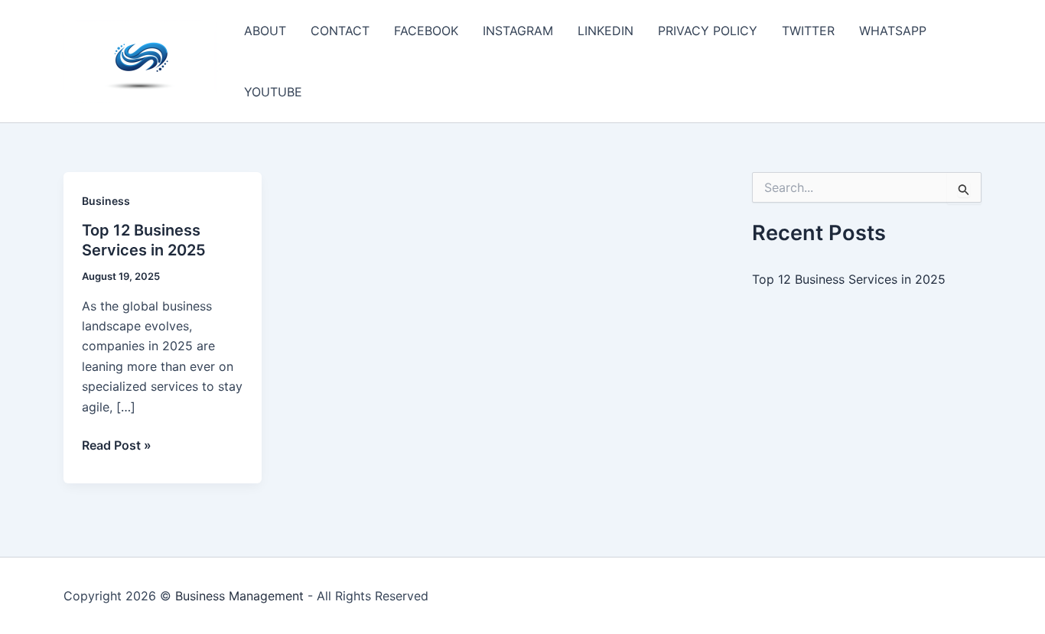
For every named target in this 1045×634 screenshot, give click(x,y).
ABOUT (265, 30)
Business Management (239, 595)
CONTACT (340, 30)
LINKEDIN (605, 30)
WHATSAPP (892, 30)
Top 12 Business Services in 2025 (849, 279)
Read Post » (116, 446)
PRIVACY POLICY (707, 30)
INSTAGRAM (518, 30)
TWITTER (808, 30)
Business (106, 200)
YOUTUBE (273, 91)
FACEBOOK (426, 30)
